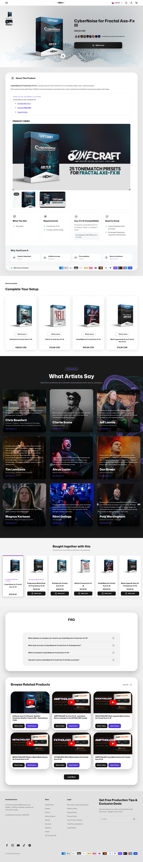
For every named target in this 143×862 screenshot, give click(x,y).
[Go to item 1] (9, 15)
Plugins (47, 808)
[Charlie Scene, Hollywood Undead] (76, 36)
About (47, 831)
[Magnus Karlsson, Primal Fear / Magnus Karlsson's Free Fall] (90, 36)
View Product (31, 726)
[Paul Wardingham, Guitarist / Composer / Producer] (99, 36)
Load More (71, 777)
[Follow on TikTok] (23, 845)
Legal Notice (71, 828)
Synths (47, 820)
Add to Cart (37, 593)
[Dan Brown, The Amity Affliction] (93, 36)
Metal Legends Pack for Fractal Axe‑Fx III (130, 584)
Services (48, 824)
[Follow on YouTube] (18, 845)
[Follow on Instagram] (12, 845)
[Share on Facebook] (81, 54)
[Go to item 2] (9, 23)
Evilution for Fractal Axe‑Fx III (21, 339)
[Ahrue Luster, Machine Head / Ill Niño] (87, 36)
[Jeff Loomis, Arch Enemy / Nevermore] (78, 36)
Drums (47, 812)
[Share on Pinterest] (89, 54)
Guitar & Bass (50, 816)
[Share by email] (93, 54)
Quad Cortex (23, 112)
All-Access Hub (50, 835)
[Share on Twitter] (85, 54)
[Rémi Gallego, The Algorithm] (96, 36)
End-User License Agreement (77, 805)
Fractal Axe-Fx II (24, 103)
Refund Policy (72, 812)
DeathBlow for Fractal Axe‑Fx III (88, 339)
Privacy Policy (72, 816)
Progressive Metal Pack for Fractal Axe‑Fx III (36, 584)
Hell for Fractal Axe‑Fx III (54, 339)
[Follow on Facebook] (6, 845)
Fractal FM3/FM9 (24, 108)
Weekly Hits (49, 805)
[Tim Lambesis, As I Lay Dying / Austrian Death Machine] (81, 36)
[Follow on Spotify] (29, 845)
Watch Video (18, 726)
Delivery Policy (72, 808)
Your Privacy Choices (74, 820)
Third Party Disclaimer (75, 824)
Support (48, 828)
